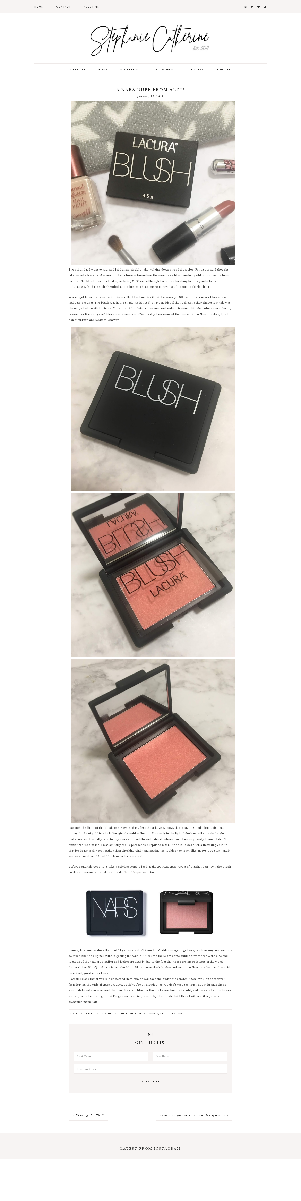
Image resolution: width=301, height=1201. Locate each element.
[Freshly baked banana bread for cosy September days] (282, 1145)
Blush (143, 1013)
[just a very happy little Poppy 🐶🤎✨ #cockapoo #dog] (19, 1145)
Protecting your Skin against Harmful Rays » (194, 1115)
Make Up (176, 1013)
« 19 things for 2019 (88, 1115)
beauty (131, 1013)
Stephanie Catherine (150, 38)
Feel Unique (133, 872)
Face (164, 1013)
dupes (153, 1013)
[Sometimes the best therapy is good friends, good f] (94, 1145)
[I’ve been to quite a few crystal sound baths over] (56, 1145)
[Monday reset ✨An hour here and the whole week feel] (245, 1145)
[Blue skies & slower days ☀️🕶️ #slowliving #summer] (207, 1145)
